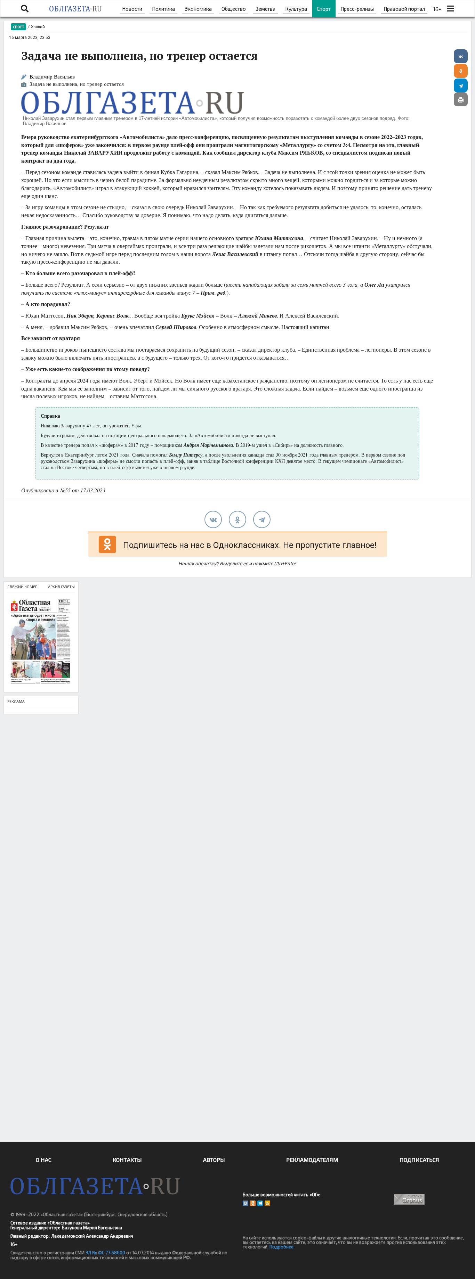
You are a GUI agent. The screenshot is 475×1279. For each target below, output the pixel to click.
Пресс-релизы (357, 9)
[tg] (262, 519)
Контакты (127, 1159)
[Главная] (75, 8)
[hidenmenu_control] (450, 8)
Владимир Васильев (52, 76)
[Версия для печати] (461, 99)
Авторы (214, 1159)
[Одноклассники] (461, 71)
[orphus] (409, 1199)
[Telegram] (461, 85)
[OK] (253, 1203)
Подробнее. (282, 1246)
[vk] (213, 519)
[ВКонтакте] (461, 56)
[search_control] (24, 8)
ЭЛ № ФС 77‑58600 (105, 1252)
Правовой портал (404, 9)
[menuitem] (132, 8)
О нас (43, 1159)
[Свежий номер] (41, 642)
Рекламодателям (312, 1159)
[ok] (237, 519)
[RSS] (267, 1203)
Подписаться (419, 1159)
